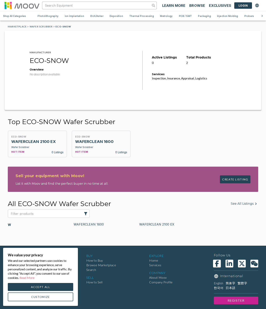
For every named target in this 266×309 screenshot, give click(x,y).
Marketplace (17, 26)
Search (91, 270)
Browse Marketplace (101, 265)
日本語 (230, 288)
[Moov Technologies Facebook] (217, 263)
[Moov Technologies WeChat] (254, 263)
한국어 (218, 288)
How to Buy (94, 260)
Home (153, 260)
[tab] (48, 16)
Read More (26, 277)
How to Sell (94, 282)
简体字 (230, 283)
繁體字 (242, 283)
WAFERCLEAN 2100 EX (156, 224)
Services (155, 265)
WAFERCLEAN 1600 (89, 224)
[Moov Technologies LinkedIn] (229, 263)
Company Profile (161, 282)
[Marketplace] (22, 5)
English (218, 283)
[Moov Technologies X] (242, 263)
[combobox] (96, 5)
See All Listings (242, 203)
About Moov (158, 277)
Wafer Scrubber (41, 26)
